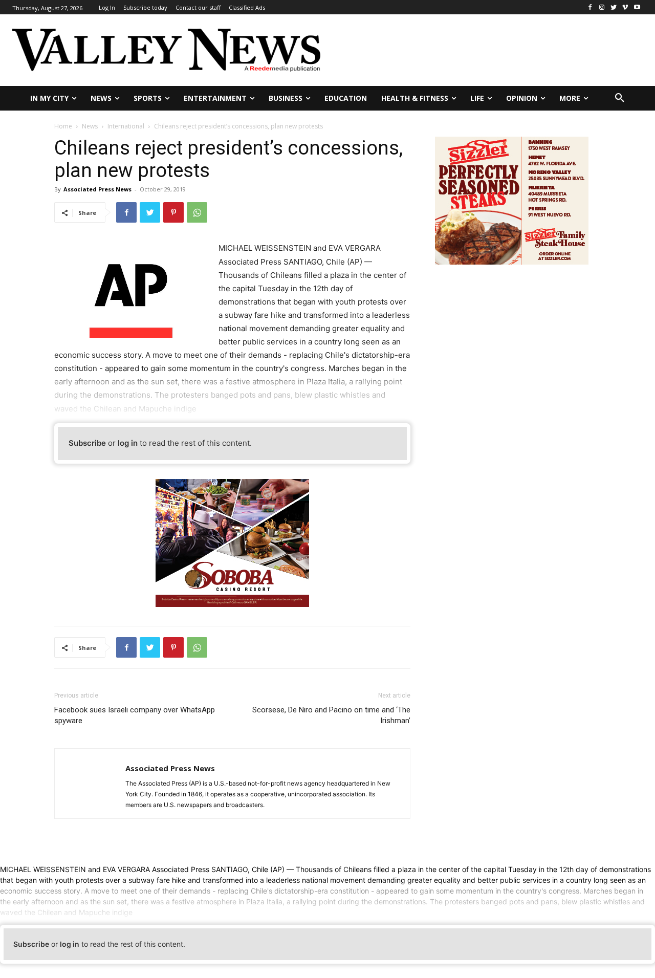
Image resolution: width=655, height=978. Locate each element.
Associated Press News (97, 189)
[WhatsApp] (197, 212)
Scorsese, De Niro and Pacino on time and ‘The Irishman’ (331, 715)
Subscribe (87, 443)
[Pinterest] (173, 212)
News (90, 126)
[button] (619, 98)
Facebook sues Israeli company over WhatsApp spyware (134, 715)
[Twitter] (614, 7)
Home (63, 126)
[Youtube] (637, 7)
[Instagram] (602, 7)
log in (128, 443)
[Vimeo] (625, 7)
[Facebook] (590, 7)
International (125, 126)
